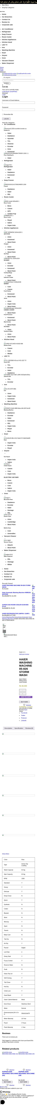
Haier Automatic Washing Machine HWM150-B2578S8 (16, 593)
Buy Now (24, 702)
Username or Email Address (10, 100)
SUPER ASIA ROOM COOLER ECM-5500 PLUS (15, 605)
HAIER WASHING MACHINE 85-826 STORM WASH (16, 586)
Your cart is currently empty (10, 89)
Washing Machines (12, 617)
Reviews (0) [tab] (29, 728)
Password (5, 107)
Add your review (24, 654)
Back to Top (3, 1087)
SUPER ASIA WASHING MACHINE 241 (10, 1073)
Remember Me (8, 114)
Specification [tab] (19, 728)
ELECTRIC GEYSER (11, 477)
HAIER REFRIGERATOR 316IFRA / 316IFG (15, 613)
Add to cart (26, 697)
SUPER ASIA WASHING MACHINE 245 (26, 1073)
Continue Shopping (9, 91)
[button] (18, 1090)
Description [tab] (8, 728)
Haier (20, 617)
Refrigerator (8, 166)
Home (4, 617)
